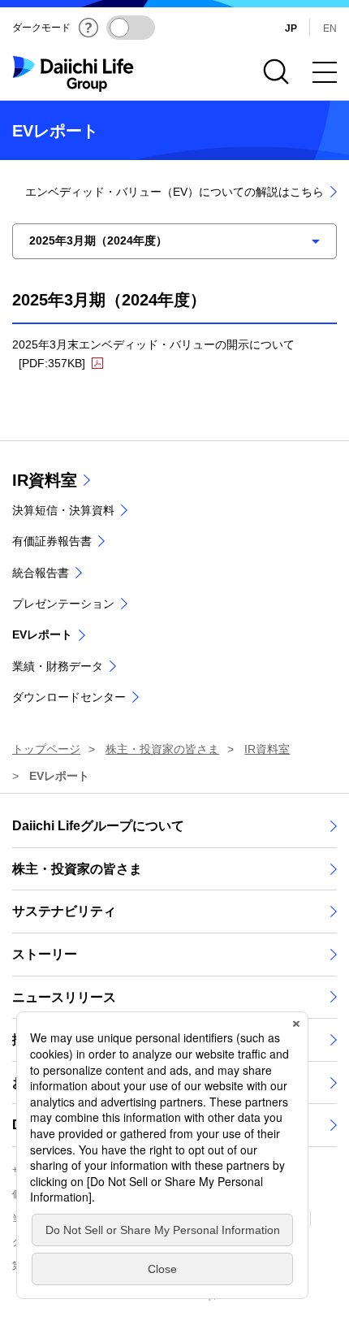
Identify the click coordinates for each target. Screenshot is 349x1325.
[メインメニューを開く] (324, 72)
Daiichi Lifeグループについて (98, 826)
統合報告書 (40, 572)
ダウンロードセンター (69, 697)
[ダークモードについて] (88, 27)
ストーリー (44, 954)
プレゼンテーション (63, 603)
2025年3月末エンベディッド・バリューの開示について (156, 354)
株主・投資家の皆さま (77, 869)
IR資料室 (44, 480)
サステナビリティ (64, 911)
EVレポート (42, 634)
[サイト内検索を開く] (276, 72)
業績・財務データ (57, 666)
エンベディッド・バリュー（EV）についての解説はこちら (174, 191)
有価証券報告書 (52, 541)
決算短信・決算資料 (63, 510)
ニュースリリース (64, 997)
